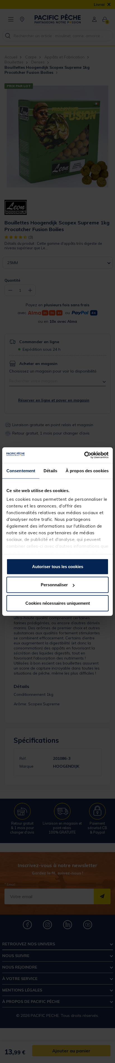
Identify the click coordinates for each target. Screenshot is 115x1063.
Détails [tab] (50, 470)
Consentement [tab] (20, 470)
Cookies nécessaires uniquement (57, 603)
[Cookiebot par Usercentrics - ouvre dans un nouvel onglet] (84, 455)
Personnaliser (54, 584)
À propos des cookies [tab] (87, 470)
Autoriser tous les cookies (57, 566)
